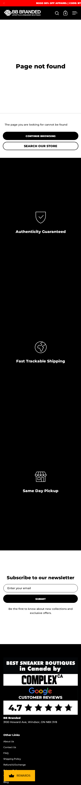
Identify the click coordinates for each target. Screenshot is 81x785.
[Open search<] (57, 13)
